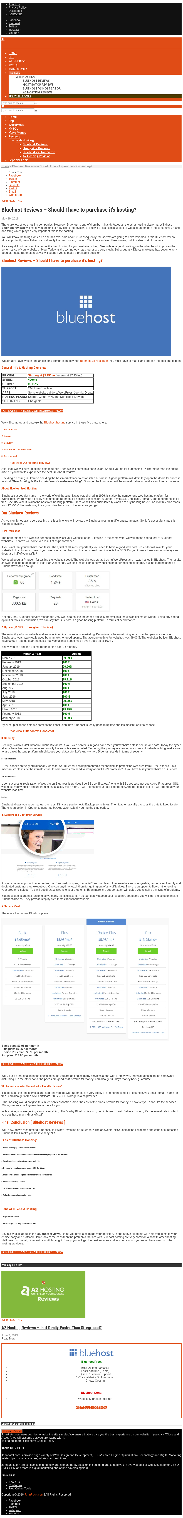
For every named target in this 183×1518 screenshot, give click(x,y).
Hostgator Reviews (38, 84)
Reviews (14, 73)
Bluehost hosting (54, 422)
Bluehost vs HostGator (42, 88)
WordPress (17, 61)
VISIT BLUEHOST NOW (91, 1407)
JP (2, 39)
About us (14, 4)
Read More (8, 1338)
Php (11, 57)
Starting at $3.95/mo (41, 375)
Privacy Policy (18, 7)
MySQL (13, 65)
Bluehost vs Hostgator (94, 360)
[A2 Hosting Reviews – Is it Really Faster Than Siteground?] (43, 1316)
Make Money (18, 69)
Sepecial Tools (20, 96)
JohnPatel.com (33, 1494)
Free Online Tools (20, 1488)
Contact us (15, 14)
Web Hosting (25, 77)
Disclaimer (15, 10)
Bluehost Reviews (36, 81)
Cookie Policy (45, 1440)
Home (13, 53)
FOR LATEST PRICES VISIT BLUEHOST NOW (32, 410)
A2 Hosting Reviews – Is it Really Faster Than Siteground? (51, 1327)
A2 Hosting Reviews (37, 92)
